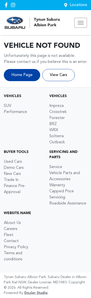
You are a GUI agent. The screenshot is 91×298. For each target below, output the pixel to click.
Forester (57, 118)
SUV (7, 106)
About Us (12, 223)
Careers (10, 229)
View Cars (58, 75)
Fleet (8, 235)
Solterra (56, 136)
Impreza (56, 106)
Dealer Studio (36, 293)
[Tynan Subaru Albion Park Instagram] (14, 5)
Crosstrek (58, 112)
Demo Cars (14, 168)
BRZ (53, 124)
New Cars (12, 174)
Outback (57, 142)
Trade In (11, 180)
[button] (80, 23)
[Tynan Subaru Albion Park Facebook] (7, 5)
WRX (53, 130)
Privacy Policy (16, 247)
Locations (78, 5)
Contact (11, 241)
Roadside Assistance (67, 203)
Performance (15, 112)
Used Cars (13, 162)
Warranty (57, 185)
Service (55, 167)
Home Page (22, 75)
